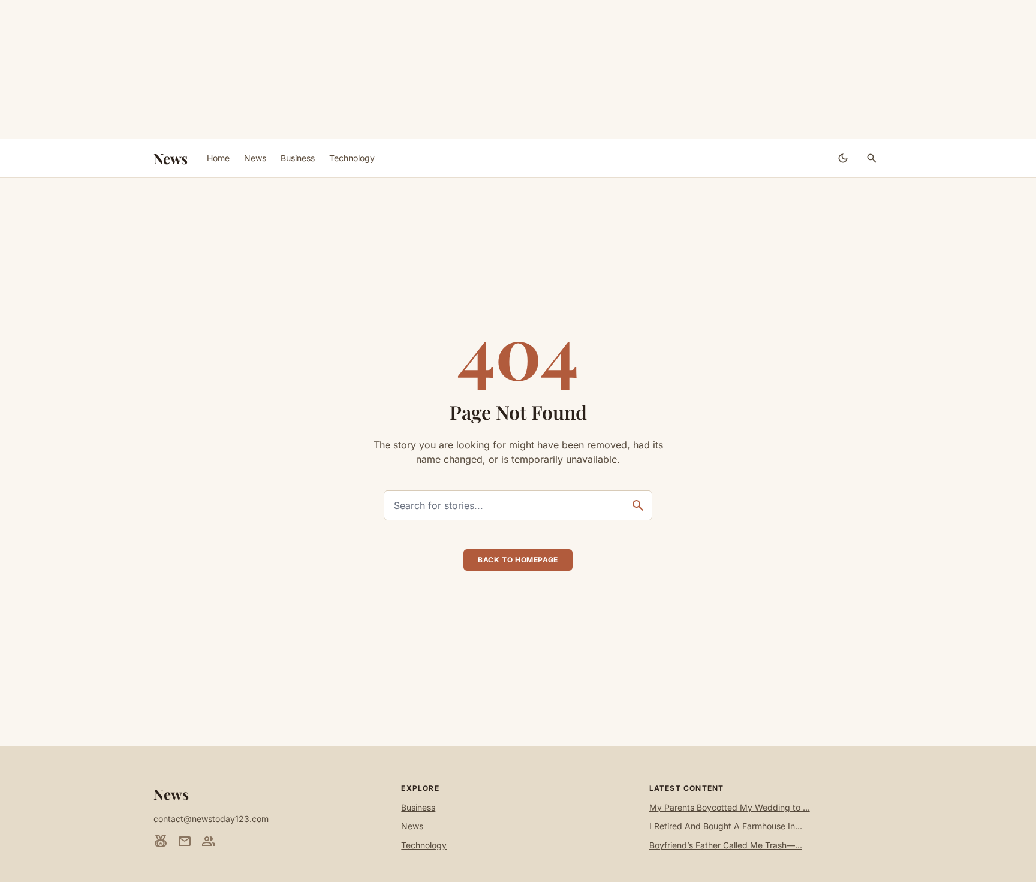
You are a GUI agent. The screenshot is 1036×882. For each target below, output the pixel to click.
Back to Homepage (518, 559)
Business (298, 158)
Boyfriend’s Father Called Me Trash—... (725, 845)
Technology (352, 158)
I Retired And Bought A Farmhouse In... (725, 826)
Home (218, 158)
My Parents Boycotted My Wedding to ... (729, 807)
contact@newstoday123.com (211, 819)
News (170, 158)
